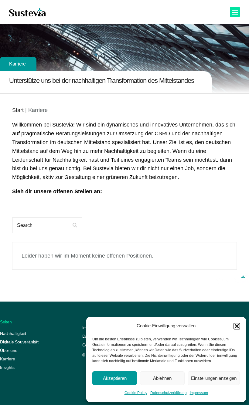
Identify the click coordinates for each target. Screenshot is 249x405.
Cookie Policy (135, 393)
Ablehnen (162, 378)
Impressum (199, 393)
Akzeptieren (115, 378)
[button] (237, 326)
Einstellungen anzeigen (214, 378)
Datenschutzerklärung (168, 393)
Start (18, 110)
